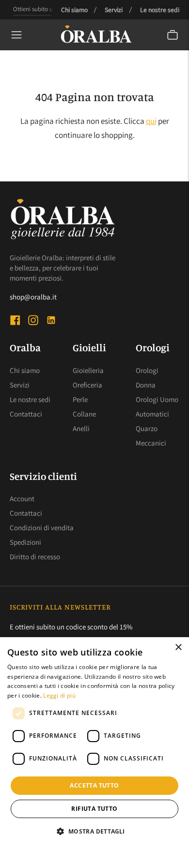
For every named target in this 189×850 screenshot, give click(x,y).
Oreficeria (87, 384)
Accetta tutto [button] (94, 785)
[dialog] (94, 743)
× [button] (178, 647)
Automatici (152, 413)
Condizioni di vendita (42, 527)
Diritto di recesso (35, 556)
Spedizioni (25, 542)
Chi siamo (74, 9)
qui (151, 121)
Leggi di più (59, 695)
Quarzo (147, 428)
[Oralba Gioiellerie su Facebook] (15, 321)
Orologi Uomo (157, 399)
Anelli (81, 428)
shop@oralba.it (33, 296)
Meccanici (151, 442)
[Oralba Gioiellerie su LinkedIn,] (51, 321)
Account (22, 498)
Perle (80, 399)
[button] (94, 831)
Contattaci (26, 413)
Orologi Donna (147, 377)
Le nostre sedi (159, 9)
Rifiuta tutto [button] (94, 809)
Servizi (114, 9)
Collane (84, 413)
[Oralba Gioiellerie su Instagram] (33, 321)
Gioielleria (88, 370)
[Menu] (16, 34)
